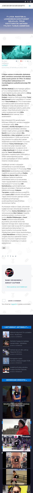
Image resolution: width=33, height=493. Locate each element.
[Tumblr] (10, 256)
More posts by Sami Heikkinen (17, 287)
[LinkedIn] (13, 256)
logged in (14, 304)
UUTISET (5, 65)
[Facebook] (25, 1)
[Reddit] (15, 256)
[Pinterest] (8, 256)
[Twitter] (28, 1)
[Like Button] (4, 248)
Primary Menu (29, 6)
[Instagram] (30, 1)
